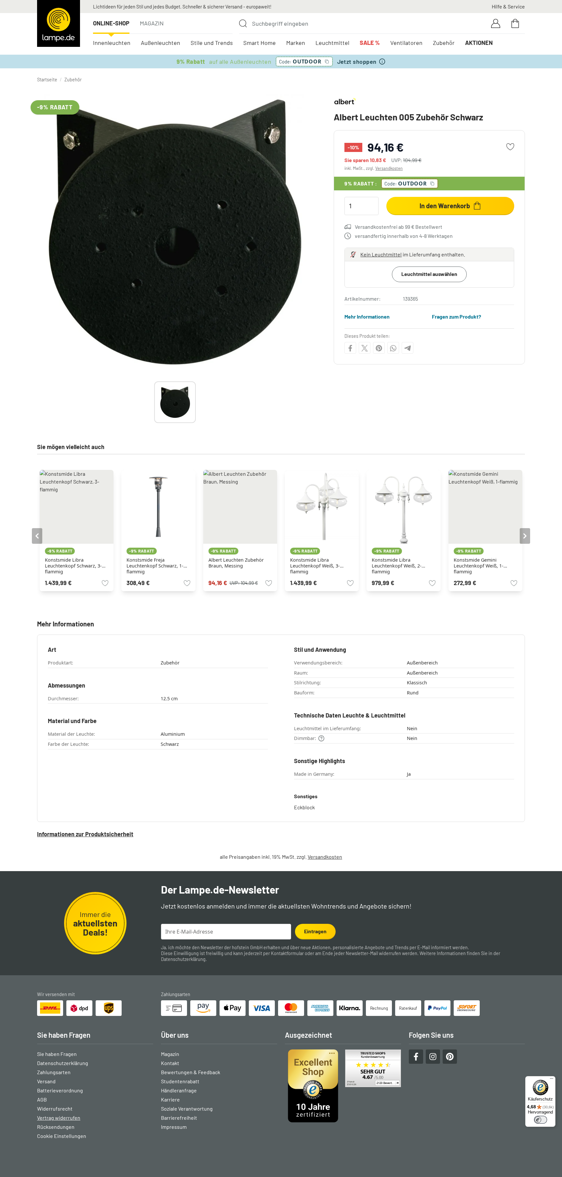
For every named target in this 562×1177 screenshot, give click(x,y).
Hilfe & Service (508, 6)
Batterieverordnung (60, 1090)
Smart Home (259, 42)
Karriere (170, 1099)
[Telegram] (407, 348)
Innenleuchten (111, 42)
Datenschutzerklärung (183, 959)
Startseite (47, 79)
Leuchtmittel (332, 42)
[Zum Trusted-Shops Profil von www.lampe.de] (343, 1085)
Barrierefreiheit (179, 1118)
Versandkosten (389, 168)
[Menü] (551, 1080)
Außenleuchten (160, 42)
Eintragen (315, 931)
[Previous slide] (154, 402)
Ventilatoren (406, 42)
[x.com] (364, 348)
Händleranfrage (179, 1090)
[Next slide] (196, 402)
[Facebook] (350, 348)
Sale (370, 42)
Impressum (174, 1127)
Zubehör (444, 42)
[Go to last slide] (37, 536)
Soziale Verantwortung (187, 1108)
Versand (46, 1081)
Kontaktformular (287, 953)
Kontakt (170, 1063)
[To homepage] (58, 23)
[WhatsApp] (393, 348)
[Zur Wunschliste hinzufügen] (510, 147)
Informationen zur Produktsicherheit (85, 834)
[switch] (540, 1120)
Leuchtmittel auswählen (429, 274)
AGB (42, 1099)
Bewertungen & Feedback (190, 1072)
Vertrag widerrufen (58, 1118)
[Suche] (243, 23)
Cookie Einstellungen (61, 1136)
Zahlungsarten (54, 1072)
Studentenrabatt (180, 1081)
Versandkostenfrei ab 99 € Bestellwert (398, 227)
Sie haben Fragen (57, 1054)
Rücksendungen (55, 1127)
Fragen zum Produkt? (456, 316)
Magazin (152, 23)
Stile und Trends (212, 42)
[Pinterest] (379, 348)
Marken (295, 42)
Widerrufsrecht (55, 1108)
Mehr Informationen (367, 316)
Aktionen (479, 42)
